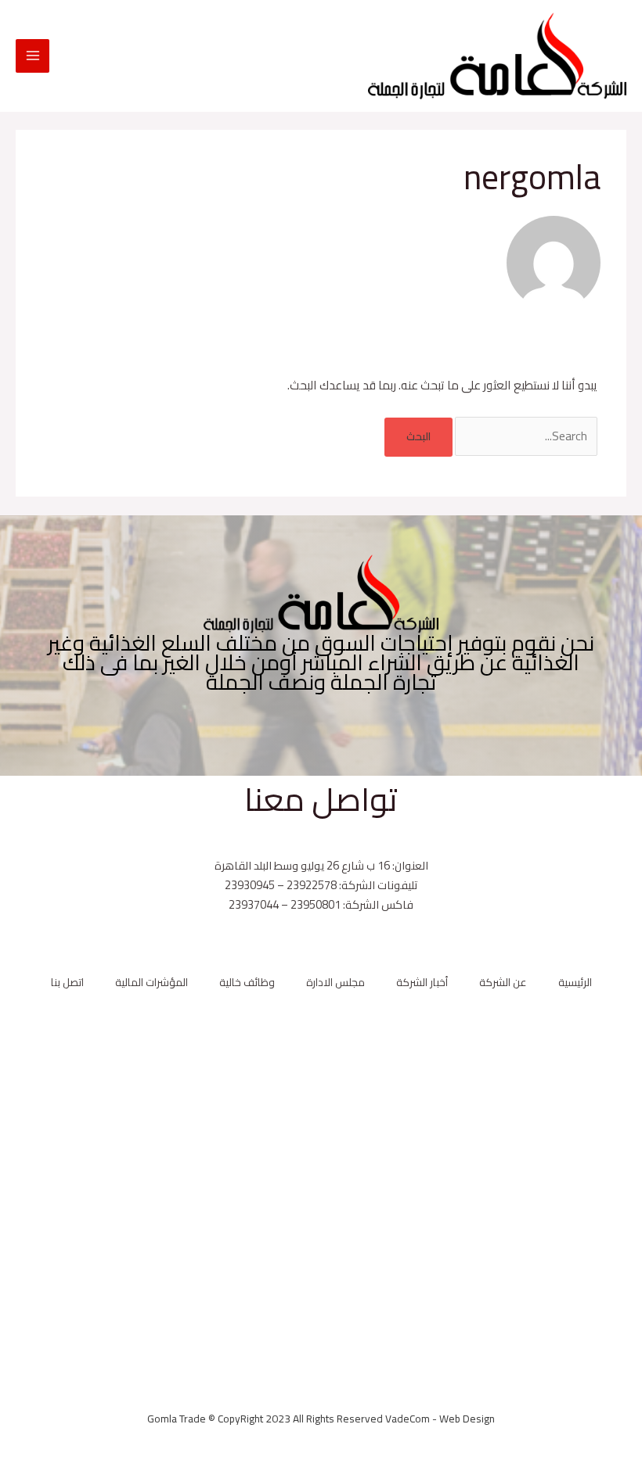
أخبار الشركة (422, 982)
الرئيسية (575, 982)
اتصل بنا (67, 982)
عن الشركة (503, 982)
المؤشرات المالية (151, 982)
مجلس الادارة (335, 982)
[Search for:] (525, 436)
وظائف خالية (247, 982)
